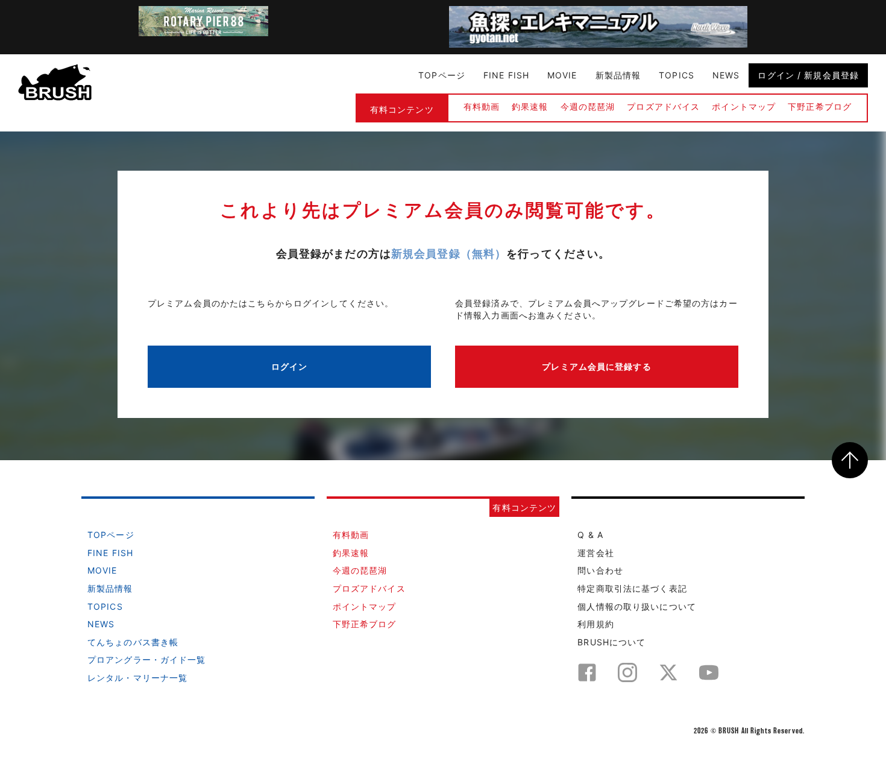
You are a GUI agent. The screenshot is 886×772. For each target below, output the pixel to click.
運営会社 (595, 553)
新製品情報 (618, 75)
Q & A (590, 535)
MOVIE (562, 75)
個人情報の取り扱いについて (636, 606)
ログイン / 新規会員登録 (808, 75)
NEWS (726, 75)
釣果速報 (530, 106)
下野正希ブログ (820, 106)
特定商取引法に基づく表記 (631, 588)
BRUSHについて (611, 642)
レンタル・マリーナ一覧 (137, 677)
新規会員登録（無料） (448, 253)
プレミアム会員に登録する (596, 366)
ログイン (289, 366)
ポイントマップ (744, 106)
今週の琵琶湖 (588, 106)
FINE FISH (506, 75)
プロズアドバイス (663, 106)
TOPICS (676, 75)
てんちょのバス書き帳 (132, 642)
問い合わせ (600, 570)
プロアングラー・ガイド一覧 (146, 659)
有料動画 (481, 106)
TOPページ (441, 75)
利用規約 (595, 624)
